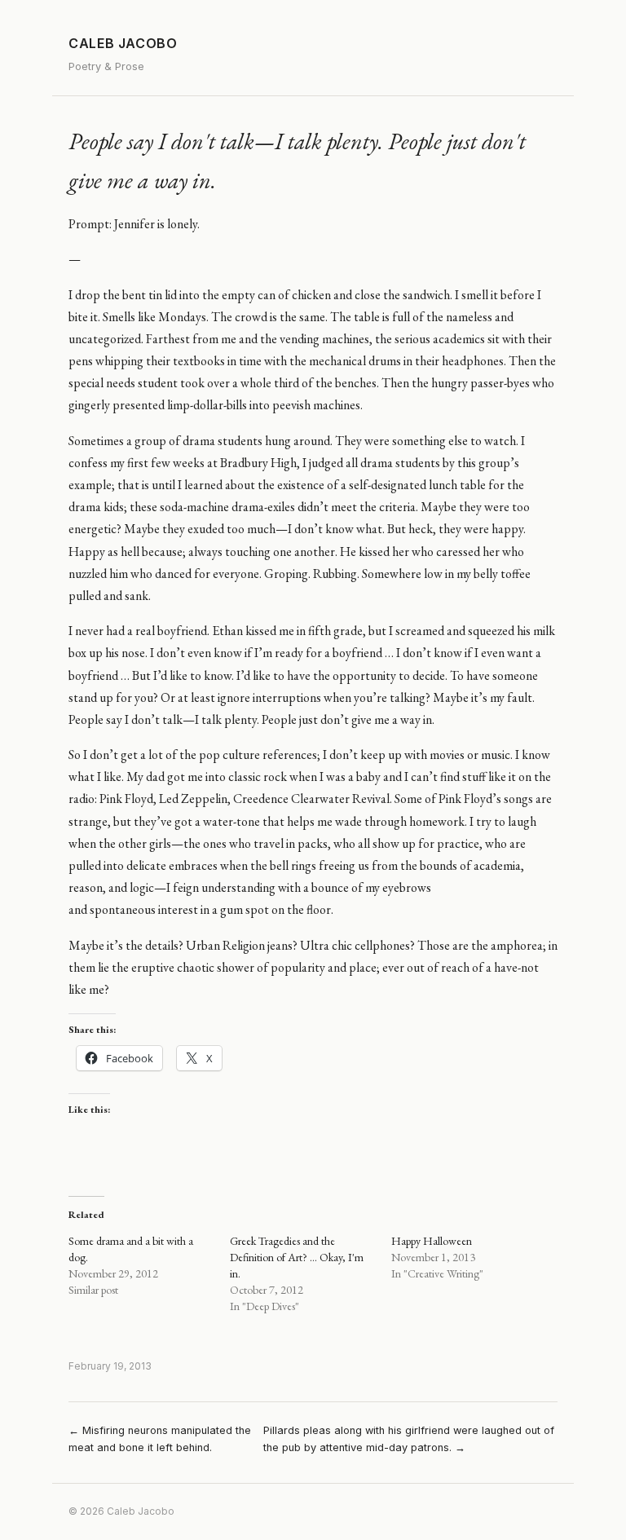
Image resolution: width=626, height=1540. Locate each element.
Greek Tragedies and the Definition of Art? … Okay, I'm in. (297, 1257)
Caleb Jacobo (123, 43)
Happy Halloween (431, 1240)
